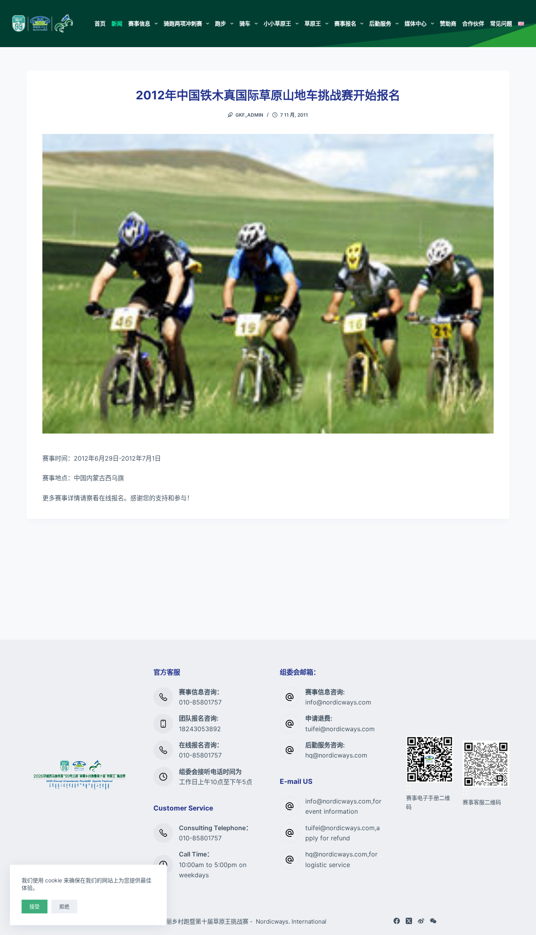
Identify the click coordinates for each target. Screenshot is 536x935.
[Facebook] (397, 921)
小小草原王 (277, 23)
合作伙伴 (473, 23)
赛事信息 (139, 23)
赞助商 (448, 23)
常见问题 (501, 23)
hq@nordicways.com (336, 755)
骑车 (244, 23)
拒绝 (64, 906)
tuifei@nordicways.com (340, 729)
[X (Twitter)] (409, 921)
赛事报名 (345, 23)
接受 (34, 906)
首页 (100, 23)
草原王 (312, 23)
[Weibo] (421, 921)
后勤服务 (380, 23)
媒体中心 (416, 23)
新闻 (116, 23)
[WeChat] (433, 921)
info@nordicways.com (338, 702)
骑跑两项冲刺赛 (183, 23)
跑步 (220, 23)
